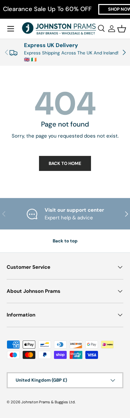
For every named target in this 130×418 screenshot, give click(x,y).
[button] (122, 28)
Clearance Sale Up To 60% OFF (47, 9)
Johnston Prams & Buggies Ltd (48, 402)
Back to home (65, 163)
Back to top (65, 241)
